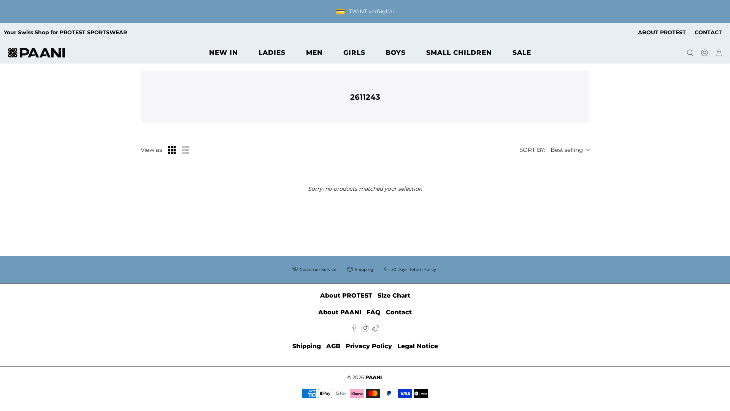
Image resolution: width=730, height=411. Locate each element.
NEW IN (223, 52)
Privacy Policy (369, 346)
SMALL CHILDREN (459, 52)
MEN (314, 52)
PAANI (373, 377)
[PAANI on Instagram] (365, 329)
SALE (522, 52)
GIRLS (354, 52)
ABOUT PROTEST (662, 32)
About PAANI (339, 312)
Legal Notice (417, 346)
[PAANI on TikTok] (375, 329)
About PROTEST (346, 295)
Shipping (306, 346)
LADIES (272, 52)
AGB (333, 346)
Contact (399, 312)
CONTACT (708, 32)
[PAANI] (36, 52)
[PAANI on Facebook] (354, 329)
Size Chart (394, 295)
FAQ (374, 312)
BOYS (396, 52)
